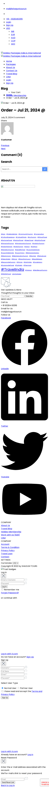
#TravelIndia (12, 269)
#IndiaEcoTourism (38, 243)
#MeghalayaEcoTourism (20, 256)
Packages (11, 64)
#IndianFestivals (6, 247)
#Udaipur (28, 270)
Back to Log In (8, 785)
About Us (10, 67)
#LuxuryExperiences (33, 250)
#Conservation (39, 234)
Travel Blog (11, 73)
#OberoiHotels (5, 259)
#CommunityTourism (25, 234)
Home (9, 61)
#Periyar (14, 259)
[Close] (3, 576)
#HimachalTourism (7, 243)
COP (13, 40)
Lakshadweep (16, 274)
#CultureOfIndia (21, 237)
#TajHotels (18, 265)
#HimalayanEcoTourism (23, 243)
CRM (8, 76)
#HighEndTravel (40, 240)
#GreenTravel (28, 240)
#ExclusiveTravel (6, 240)
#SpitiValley (28, 262)
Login (8, 22)
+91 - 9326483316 (14, 19)
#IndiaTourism (18, 247)
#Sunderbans (37, 262)
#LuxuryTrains (19, 253)
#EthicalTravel (42, 237)
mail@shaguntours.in (16, 8)
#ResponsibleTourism (8, 262)
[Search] (44, 169)
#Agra (3, 234)
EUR (13, 34)
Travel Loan (6, 553)
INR (12, 31)
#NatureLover (41, 256)
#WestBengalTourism (40, 270)
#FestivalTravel (18, 240)
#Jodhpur (34, 247)
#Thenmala (27, 265)
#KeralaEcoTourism (7, 250)
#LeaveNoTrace (20, 250)
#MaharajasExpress (32, 253)
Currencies (6, 563)
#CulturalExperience (8, 237)
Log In (30, 754)
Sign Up (9, 25)
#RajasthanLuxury (24, 259)
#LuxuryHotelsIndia (7, 253)
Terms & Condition (10, 547)
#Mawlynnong (6, 256)
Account (5, 544)
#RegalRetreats (37, 259)
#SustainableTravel (7, 265)
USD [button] (8, 28)
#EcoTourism (32, 237)
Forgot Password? (10, 592)
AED (13, 44)
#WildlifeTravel (6, 274)
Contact (5, 556)
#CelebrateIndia (11, 234)
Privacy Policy (8, 550)
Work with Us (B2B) (10, 534)
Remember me (11, 589)
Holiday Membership (16, 95)
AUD (13, 37)
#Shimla (19, 262)
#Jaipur (27, 247)
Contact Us (11, 70)
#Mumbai (32, 256)
